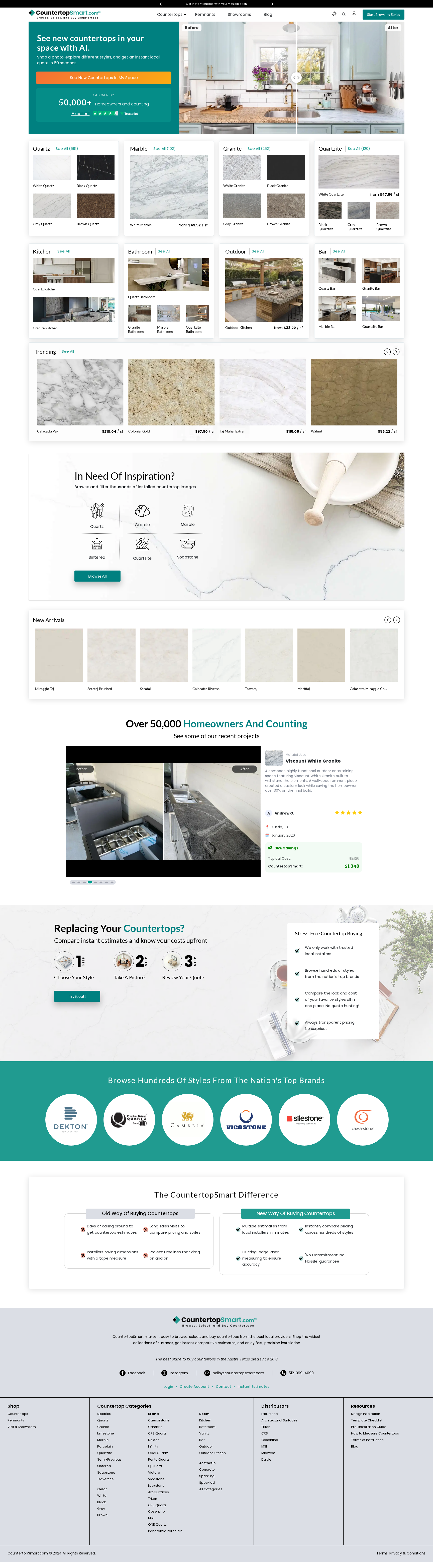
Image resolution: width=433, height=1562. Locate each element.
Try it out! (77, 996)
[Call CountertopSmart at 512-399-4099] (334, 14)
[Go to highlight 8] (112, 882)
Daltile (266, 1459)
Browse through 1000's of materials (216, 4)
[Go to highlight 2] (79, 882)
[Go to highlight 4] (90, 882)
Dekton (154, 1440)
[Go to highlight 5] (95, 882)
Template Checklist (366, 1420)
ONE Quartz (157, 1524)
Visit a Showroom (22, 1426)
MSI (151, 1518)
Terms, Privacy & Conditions (400, 1553)
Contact (223, 1386)
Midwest (268, 1453)
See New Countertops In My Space (104, 78)
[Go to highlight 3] (84, 882)
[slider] (298, 77)
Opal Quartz (158, 1453)
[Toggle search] (344, 14)
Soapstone (106, 1472)
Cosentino (156, 1511)
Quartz (102, 1420)
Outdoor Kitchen (212, 1453)
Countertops (169, 14)
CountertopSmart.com (28, 1553)
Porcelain (105, 1446)
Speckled (207, 1482)
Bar (202, 1440)
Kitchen (205, 1420)
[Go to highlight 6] (101, 882)
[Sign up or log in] (354, 14)
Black (101, 1502)
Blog (268, 14)
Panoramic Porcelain (165, 1531)
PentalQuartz (158, 1459)
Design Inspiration (365, 1413)
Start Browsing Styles (383, 14)
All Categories (210, 1489)
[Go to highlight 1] (73, 882)
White (101, 1495)
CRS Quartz (157, 1433)
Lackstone (156, 1485)
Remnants (205, 14)
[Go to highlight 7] (106, 882)
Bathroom (207, 1426)
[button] (396, 351)
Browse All (97, 576)
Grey (101, 1508)
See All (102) (164, 148)
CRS (264, 1433)
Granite (103, 1426)
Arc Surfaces (158, 1492)
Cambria (155, 1426)
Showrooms (239, 14)
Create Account (194, 1386)
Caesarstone (159, 1420)
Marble (103, 1440)
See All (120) (359, 148)
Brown (102, 1515)
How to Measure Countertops (375, 1433)
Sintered (104, 1466)
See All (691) (67, 148)
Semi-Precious (109, 1459)
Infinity (153, 1446)
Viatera (154, 1472)
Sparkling (206, 1476)
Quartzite (104, 1453)
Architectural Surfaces (279, 1420)
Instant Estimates (253, 1386)
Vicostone (156, 1479)
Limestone (105, 1433)
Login (168, 1386)
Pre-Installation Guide (368, 1426)
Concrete (207, 1469)
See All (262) (259, 148)
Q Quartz (155, 1466)
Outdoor (206, 1446)
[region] (216, 815)
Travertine (105, 1479)
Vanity (204, 1433)
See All (63, 251)
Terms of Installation (367, 1440)
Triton (152, 1498)
